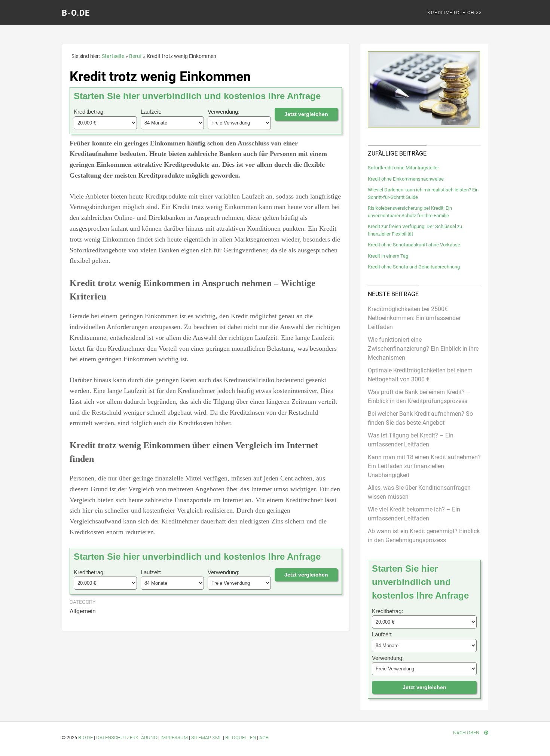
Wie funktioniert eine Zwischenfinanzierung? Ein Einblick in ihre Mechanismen (423, 348)
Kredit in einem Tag (388, 256)
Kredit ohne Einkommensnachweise (406, 179)
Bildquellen (240, 737)
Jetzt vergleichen (306, 114)
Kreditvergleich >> (454, 12)
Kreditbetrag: (89, 111)
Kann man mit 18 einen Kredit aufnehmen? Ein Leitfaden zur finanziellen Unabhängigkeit (424, 466)
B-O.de (76, 13)
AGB (264, 737)
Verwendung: (223, 111)
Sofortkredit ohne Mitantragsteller (403, 167)
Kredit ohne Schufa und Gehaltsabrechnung (414, 267)
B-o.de (85, 737)
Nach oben (466, 732)
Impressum (174, 737)
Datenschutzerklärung (126, 737)
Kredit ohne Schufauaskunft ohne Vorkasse (414, 245)
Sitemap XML (206, 737)
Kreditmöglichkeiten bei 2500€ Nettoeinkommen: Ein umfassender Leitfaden (414, 318)
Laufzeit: (151, 111)
